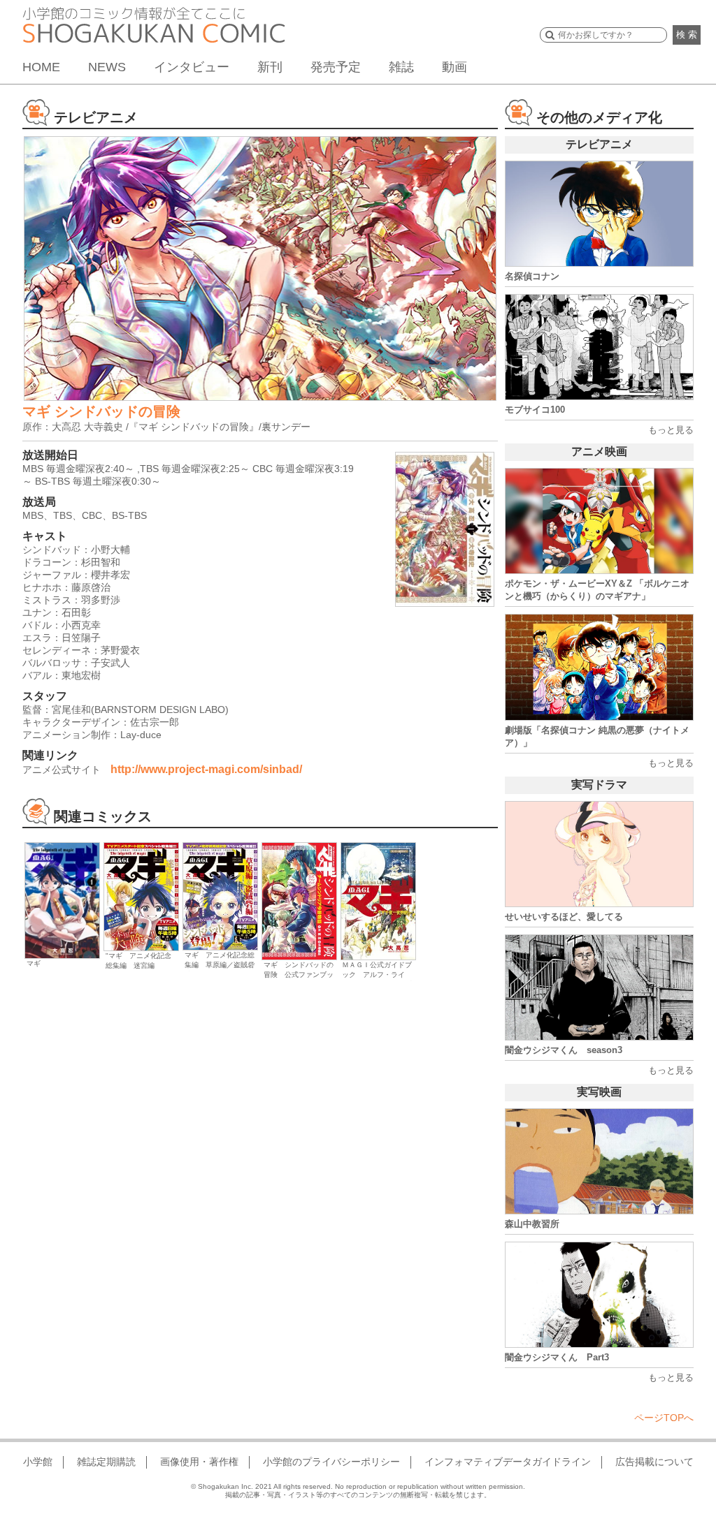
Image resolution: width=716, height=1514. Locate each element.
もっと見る (671, 430)
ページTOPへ (664, 1417)
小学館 (37, 1461)
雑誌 (401, 67)
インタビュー (191, 67)
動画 (454, 67)
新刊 (269, 67)
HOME (41, 67)
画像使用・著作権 (199, 1461)
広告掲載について (654, 1461)
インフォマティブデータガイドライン (507, 1461)
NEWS (107, 67)
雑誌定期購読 (106, 1461)
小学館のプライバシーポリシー (331, 1461)
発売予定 (335, 67)
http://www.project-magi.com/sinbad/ (206, 769)
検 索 (686, 34)
